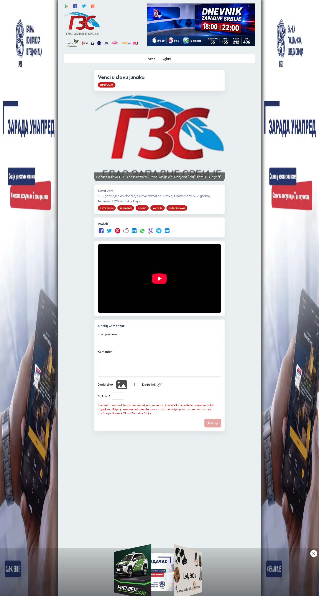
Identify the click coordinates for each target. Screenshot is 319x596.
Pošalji (213, 423)
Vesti (151, 59)
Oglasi (166, 59)
